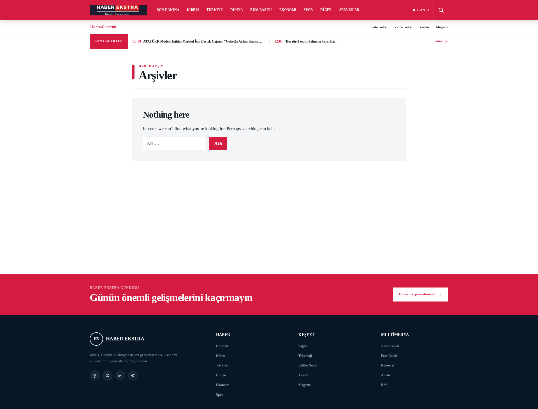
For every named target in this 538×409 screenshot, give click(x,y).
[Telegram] (132, 375)
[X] (107, 375)
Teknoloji (305, 356)
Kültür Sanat (307, 365)
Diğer (326, 10)
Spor (308, 10)
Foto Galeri (379, 27)
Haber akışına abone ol (417, 294)
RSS (384, 385)
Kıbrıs (193, 10)
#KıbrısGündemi (103, 27)
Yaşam (424, 27)
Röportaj (387, 365)
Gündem (222, 346)
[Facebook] (95, 375)
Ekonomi (288, 10)
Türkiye (215, 10)
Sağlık (302, 346)
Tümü (438, 41)
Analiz (385, 375)
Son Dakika (168, 10)
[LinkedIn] (120, 375)
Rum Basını (261, 10)
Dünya (236, 10)
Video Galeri (403, 27)
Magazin (442, 27)
